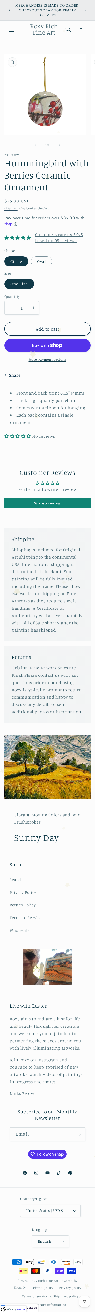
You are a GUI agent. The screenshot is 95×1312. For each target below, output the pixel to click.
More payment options (47, 359)
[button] (11, 29)
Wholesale (19, 930)
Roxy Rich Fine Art (44, 1281)
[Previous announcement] (9, 10)
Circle (16, 261)
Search (16, 879)
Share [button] (14, 375)
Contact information (50, 1305)
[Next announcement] (85, 10)
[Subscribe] (78, 1134)
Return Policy (23, 905)
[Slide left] (35, 145)
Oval (41, 261)
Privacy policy (70, 1288)
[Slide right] (59, 145)
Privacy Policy (23, 892)
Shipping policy (66, 1296)
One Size (19, 283)
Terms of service (35, 1296)
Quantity (12, 296)
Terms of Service (26, 917)
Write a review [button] (47, 503)
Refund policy (42, 1288)
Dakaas (32, 1307)
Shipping (11, 208)
